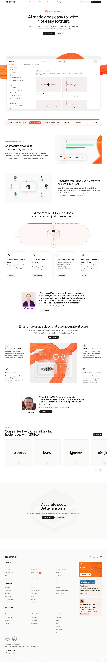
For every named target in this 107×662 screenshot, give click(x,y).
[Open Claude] (9, 653)
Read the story (84, 593)
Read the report (84, 613)
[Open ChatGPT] (6, 653)
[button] (35, 122)
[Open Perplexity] (13, 653)
